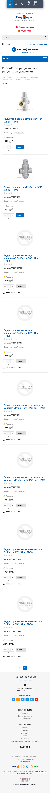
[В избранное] (44, 94)
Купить (20, 147)
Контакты (25, 738)
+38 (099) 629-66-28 (27, 49)
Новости (25, 728)
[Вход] (40, 4)
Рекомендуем (25, 710)
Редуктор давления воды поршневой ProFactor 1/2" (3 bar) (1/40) (22, 333)
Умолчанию (29, 80)
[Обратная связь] (16, 4)
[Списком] (6, 83)
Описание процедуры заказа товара (25, 741)
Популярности (22, 77)
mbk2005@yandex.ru (39, 44)
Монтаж (25, 736)
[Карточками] (3, 83)
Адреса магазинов (26, 27)
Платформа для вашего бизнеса (25, 784)
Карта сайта (25, 761)
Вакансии (25, 747)
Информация (25, 724)
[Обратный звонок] (22, 4)
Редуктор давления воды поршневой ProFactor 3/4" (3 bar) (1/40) (22, 258)
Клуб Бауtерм (26, 31)
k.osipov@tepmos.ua (25, 690)
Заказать (20, 286)
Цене (18, 80)
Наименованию (7, 80)
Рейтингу (34, 77)
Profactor (20, 133)
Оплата (25, 730)
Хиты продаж (25, 719)
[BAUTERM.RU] (25, 17)
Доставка (25, 733)
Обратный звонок (27, 52)
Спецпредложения (25, 716)
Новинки (25, 713)
